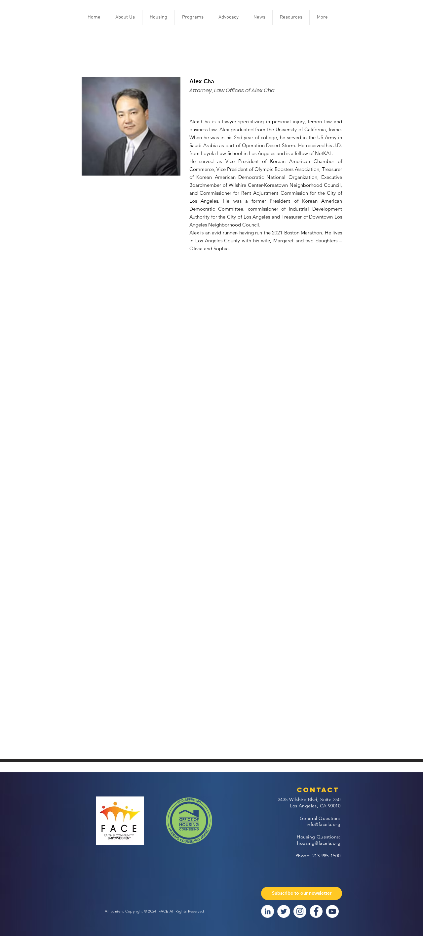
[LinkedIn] (267, 911)
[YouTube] (332, 911)
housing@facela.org (318, 843)
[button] (125, 17)
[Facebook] (316, 911)
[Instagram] (299, 911)
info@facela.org (323, 824)
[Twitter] (283, 911)
